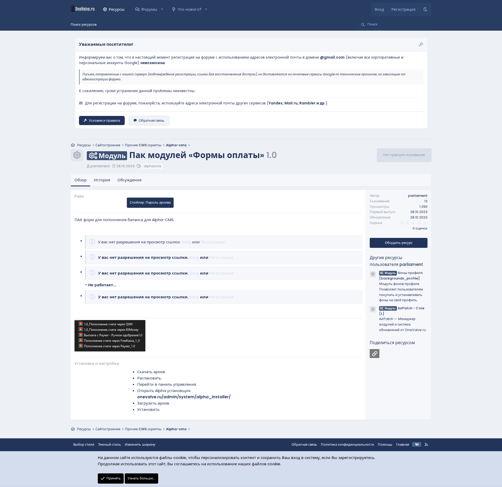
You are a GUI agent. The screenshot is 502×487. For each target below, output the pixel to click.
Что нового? (189, 9)
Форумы (149, 9)
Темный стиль (109, 444)
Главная (402, 444)
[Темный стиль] (425, 9)
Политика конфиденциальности (347, 444)
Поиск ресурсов (83, 24)
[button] (162, 9)
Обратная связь (151, 120)
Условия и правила (104, 120)
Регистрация (213, 242)
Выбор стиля (83, 444)
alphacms (152, 166)
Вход (186, 242)
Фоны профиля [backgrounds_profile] (401, 275)
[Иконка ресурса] (373, 274)
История (102, 180)
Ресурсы (116, 9)
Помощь (385, 444)
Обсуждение (129, 180)
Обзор (81, 180)
